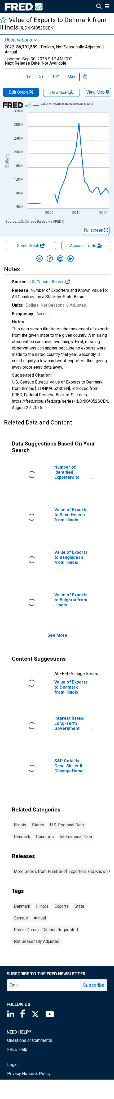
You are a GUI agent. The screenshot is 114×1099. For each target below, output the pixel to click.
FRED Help (17, 1049)
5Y (41, 76)
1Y (28, 76)
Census (21, 918)
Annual (40, 918)
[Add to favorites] (3, 20)
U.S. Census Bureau (47, 281)
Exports (61, 906)
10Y (55, 76)
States (38, 824)
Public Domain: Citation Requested (46, 929)
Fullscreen (94, 230)
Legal (12, 1064)
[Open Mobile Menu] (107, 7)
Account (83, 245)
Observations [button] (19, 40)
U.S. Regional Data (67, 824)
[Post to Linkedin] (70, 258)
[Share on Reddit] (60, 258)
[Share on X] (39, 258)
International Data (76, 836)
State (79, 906)
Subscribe (93, 985)
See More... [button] (59, 635)
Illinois (20, 824)
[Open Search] (99, 7)
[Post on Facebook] (50, 258)
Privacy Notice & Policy (29, 1073)
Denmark (22, 836)
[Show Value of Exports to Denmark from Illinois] (67, 104)
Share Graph (28, 245)
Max (71, 76)
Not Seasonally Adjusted (36, 941)
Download (60, 92)
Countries (45, 836)
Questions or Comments (29, 1040)
